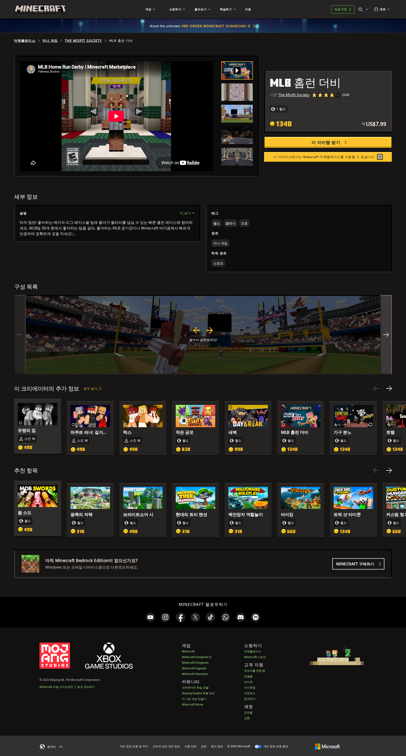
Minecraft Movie (192, 704)
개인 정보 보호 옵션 (275, 746)
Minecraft (188, 651)
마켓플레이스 (24, 41)
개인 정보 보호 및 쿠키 (134, 746)
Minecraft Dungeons (195, 663)
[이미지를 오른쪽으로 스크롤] (386, 334)
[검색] (364, 9)
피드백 (248, 682)
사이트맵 (249, 688)
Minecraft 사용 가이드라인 (56, 686)
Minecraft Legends (194, 668)
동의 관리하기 (86, 686)
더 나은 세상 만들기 (194, 699)
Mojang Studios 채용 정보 (198, 693)
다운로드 (249, 693)
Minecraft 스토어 (255, 657)
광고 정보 (217, 746)
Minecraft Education (195, 674)
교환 (247, 718)
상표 (204, 746)
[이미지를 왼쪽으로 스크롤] (20, 334)
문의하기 (249, 699)
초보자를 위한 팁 (254, 671)
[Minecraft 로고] (40, 9)
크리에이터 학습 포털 (195, 688)
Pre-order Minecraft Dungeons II (216, 26)
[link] (150, 617)
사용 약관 (190, 746)
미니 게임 (50, 41)
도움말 (248, 676)
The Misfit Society (83, 41)
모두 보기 (90, 388)
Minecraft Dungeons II (196, 657)
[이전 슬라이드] (376, 388)
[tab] (237, 70)
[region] (203, 334)
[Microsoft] (327, 746)
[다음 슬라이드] (389, 388)
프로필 (248, 712)
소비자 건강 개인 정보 (166, 746)
